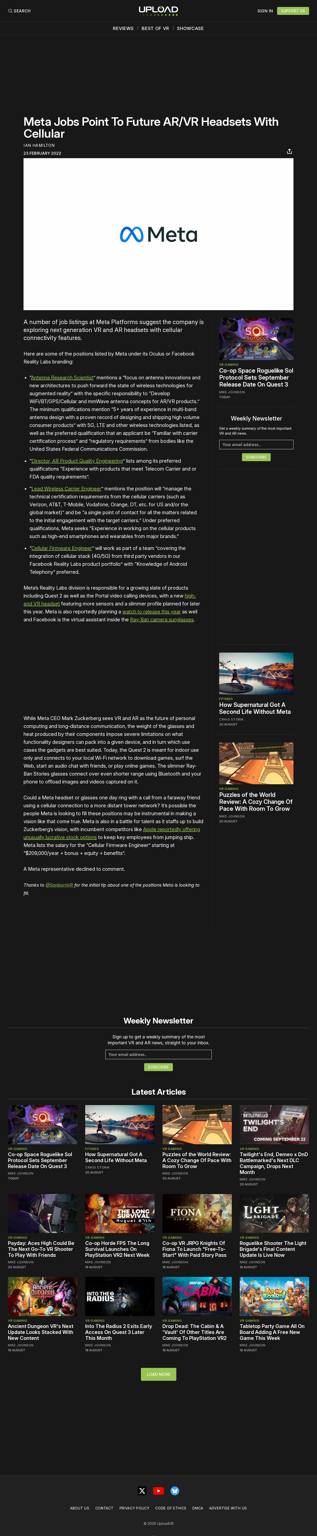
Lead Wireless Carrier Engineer (66, 489)
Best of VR (155, 28)
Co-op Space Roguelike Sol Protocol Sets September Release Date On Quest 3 (256, 377)
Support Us (293, 11)
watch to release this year (151, 612)
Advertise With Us (228, 1508)
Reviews (123, 28)
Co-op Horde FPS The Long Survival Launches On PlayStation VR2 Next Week (117, 1249)
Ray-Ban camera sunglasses (162, 620)
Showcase (190, 28)
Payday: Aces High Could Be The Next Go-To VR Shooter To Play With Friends (41, 1249)
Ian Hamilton (39, 145)
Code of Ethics (170, 1508)
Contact (104, 1508)
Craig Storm (231, 720)
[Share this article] (289, 151)
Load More (158, 1374)
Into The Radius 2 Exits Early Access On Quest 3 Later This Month (118, 1332)
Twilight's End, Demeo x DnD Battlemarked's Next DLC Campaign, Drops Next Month (274, 1163)
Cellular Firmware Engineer (61, 548)
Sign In (265, 10)
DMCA (197, 1508)
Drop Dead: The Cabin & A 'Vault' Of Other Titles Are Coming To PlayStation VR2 (194, 1332)
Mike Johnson (232, 392)
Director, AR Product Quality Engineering (77, 461)
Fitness (226, 699)
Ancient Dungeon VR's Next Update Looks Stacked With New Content (40, 1332)
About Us (79, 1508)
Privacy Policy (135, 1508)
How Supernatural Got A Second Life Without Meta (255, 708)
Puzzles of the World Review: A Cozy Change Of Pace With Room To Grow (255, 801)
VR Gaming (228, 364)
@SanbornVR (59, 885)
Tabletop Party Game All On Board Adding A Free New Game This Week (272, 1332)
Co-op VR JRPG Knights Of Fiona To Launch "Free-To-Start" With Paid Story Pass (194, 1249)
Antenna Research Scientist (62, 378)
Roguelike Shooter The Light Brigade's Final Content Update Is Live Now (273, 1249)
